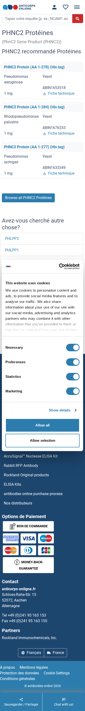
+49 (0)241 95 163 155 (28, 621)
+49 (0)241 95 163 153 (27, 615)
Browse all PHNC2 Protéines (28, 197)
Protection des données (19, 673)
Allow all (42, 425)
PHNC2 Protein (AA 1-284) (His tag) (34, 107)
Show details (59, 410)
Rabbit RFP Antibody (21, 465)
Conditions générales (17, 678)
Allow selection (42, 440)
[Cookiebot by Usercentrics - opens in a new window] (60, 266)
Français (34, 652)
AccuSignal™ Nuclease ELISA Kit (31, 456)
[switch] (73, 362)
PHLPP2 (12, 238)
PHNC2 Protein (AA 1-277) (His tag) (34, 147)
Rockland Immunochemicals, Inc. (29, 638)
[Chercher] (77, 18)
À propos (7, 667)
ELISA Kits (12, 484)
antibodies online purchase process (33, 494)
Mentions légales (34, 667)
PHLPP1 (12, 250)
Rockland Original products (26, 475)
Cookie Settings (57, 673)
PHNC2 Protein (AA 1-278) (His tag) (34, 67)
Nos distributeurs (18, 503)
